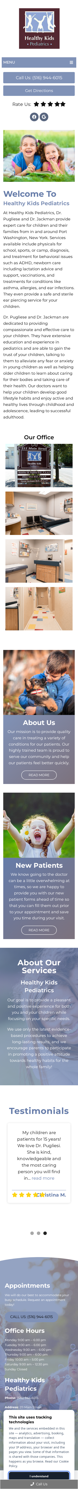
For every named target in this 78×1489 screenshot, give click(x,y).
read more (43, 1178)
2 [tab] (38, 1233)
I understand (39, 1476)
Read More (39, 775)
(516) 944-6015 (27, 1398)
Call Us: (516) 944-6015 (39, 77)
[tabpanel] (39, 1163)
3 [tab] (45, 1233)
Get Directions (39, 90)
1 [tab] (32, 1233)
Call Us (41, 1484)
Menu (9, 62)
